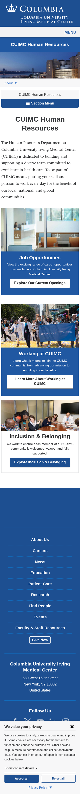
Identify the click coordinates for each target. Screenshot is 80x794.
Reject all (58, 778)
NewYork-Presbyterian (40, 514)
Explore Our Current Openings (40, 283)
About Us (10, 83)
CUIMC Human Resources (40, 94)
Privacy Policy (38, 787)
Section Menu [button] (42, 103)
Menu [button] (70, 32)
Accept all (21, 778)
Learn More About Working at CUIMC (40, 381)
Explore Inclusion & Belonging (40, 462)
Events (40, 617)
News (40, 562)
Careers (40, 551)
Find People (40, 606)
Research (40, 595)
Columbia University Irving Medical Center (40, 500)
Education (40, 573)
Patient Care (40, 584)
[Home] (40, 13)
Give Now (40, 640)
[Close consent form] (72, 726)
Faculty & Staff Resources (40, 628)
